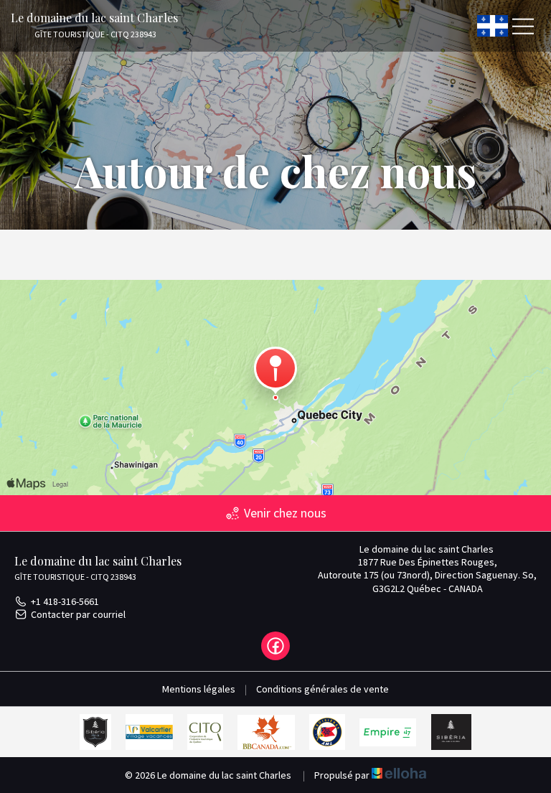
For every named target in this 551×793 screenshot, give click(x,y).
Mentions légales (198, 688)
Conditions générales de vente (322, 688)
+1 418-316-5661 (65, 601)
